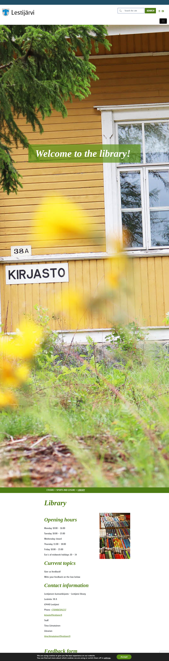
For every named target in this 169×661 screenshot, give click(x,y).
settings (107, 658)
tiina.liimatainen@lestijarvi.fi (57, 636)
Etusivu (50, 490)
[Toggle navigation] (163, 21)
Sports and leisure (65, 490)
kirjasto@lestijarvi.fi (53, 615)
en (163, 11)
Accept (124, 656)
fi (159, 11)
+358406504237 (58, 609)
